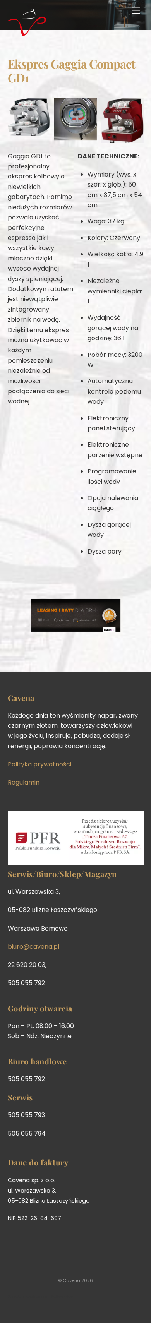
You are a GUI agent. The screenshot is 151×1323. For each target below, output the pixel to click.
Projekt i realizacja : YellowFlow (41, 1296)
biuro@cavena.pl (33, 946)
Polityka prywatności (39, 764)
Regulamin (23, 782)
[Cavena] (27, 33)
